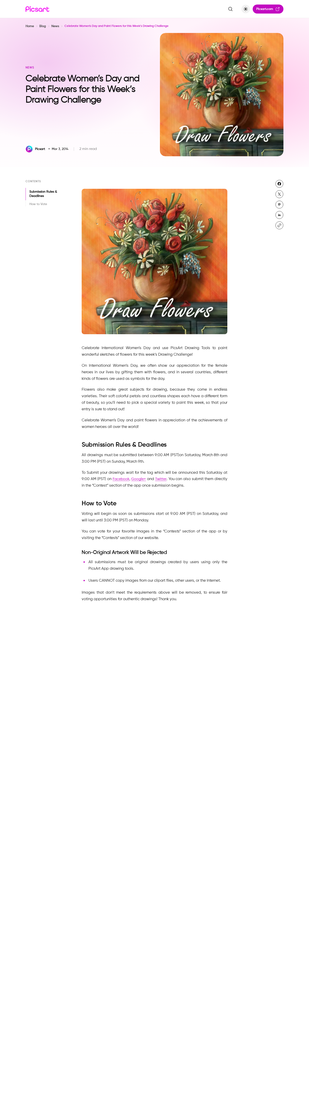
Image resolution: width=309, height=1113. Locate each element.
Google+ (138, 479)
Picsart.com (264, 9)
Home (30, 26)
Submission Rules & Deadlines (43, 194)
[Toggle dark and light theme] (245, 9)
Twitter (160, 479)
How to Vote (38, 204)
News (55, 26)
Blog (42, 26)
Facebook (121, 479)
